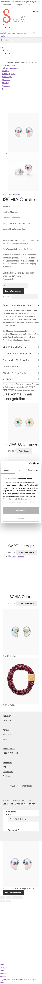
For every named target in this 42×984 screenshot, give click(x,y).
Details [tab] (20, 470)
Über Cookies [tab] (33, 470)
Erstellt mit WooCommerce (26, 803)
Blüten (4, 86)
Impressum (7, 762)
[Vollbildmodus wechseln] (8, 897)
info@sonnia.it (9, 748)
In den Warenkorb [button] (26, 552)
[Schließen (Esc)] (20, 897)
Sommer (26, 390)
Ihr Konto (12, 811)
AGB (5, 767)
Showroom (6, 80)
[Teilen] (14, 897)
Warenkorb (13, 830)
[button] (7, 24)
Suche (11, 814)
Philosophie (7, 77)
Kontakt (6, 729)
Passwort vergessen (24, 33)
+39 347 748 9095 (10, 753)
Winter (34, 390)
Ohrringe (18, 390)
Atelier (4, 83)
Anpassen (20, 518)
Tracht (4, 89)
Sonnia (5, 74)
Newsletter (7, 734)
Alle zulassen (21, 510)
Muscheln (20, 387)
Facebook (7, 720)
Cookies (6, 776)
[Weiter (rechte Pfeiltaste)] (8, 901)
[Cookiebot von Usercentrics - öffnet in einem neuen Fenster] (29, 463)
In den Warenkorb (13, 291)
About (2, 970)
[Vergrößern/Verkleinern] (2, 897)
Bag (1, 47)
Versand (6, 739)
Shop (2, 964)
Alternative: (7, 296)
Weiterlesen (24, 451)
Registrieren (10, 33)
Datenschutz (8, 771)
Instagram (7, 715)
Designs (3, 967)
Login (2, 33)
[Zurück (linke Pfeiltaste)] (2, 901)
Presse (3, 976)
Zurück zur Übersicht (11, 194)
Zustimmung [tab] (8, 470)
